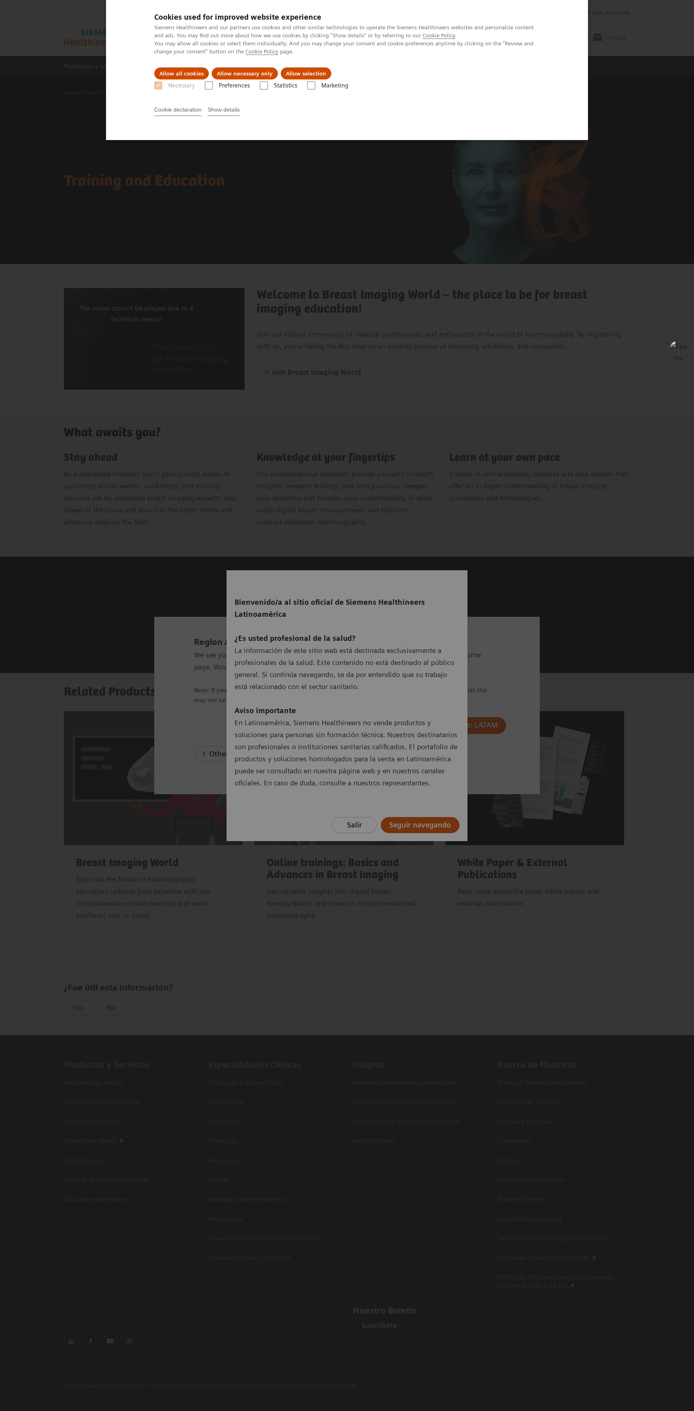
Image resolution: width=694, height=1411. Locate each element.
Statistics (285, 85)
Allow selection (306, 73)
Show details (224, 109)
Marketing (334, 85)
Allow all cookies (181, 73)
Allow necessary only (245, 73)
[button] (679, 350)
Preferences (234, 85)
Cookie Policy (439, 35)
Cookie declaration (178, 109)
